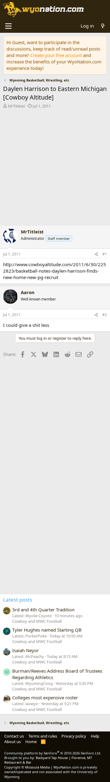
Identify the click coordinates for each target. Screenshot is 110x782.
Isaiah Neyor (25, 650)
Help (95, 736)
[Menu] (8, 26)
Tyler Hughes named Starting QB (47, 630)
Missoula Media (37, 767)
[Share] (96, 254)
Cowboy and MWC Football (37, 621)
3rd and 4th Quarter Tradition (43, 609)
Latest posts (17, 599)
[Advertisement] (55, 168)
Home (31, 741)
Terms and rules (42, 736)
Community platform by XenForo (52, 753)
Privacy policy (73, 736)
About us (12, 741)
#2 (104, 314)
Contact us (14, 736)
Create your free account (56, 55)
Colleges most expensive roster (45, 697)
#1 (104, 254)
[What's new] (103, 26)
